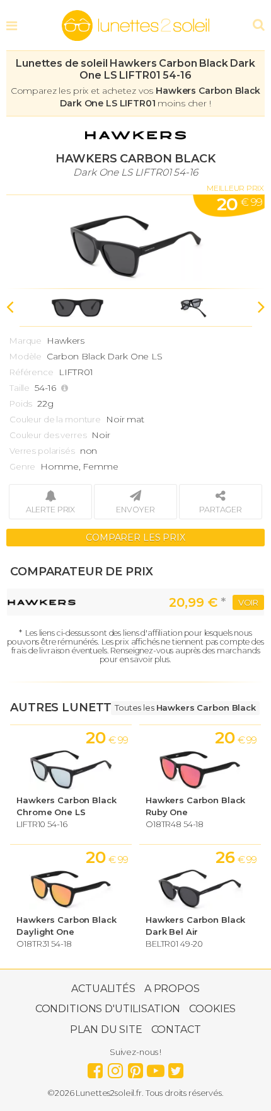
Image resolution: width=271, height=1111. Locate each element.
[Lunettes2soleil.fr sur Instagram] (115, 1067)
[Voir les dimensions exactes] (66, 388)
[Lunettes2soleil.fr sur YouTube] (155, 1067)
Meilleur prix (235, 188)
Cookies (212, 1009)
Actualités (103, 989)
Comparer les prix (135, 537)
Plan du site (106, 1029)
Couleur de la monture (55, 419)
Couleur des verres (47, 435)
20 (239, 204)
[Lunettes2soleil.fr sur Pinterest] (135, 1067)
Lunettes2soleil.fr (135, 26)
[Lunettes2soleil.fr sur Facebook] (95, 1067)
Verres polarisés (42, 451)
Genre (22, 466)
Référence (31, 372)
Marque (25, 341)
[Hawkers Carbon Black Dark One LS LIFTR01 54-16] (135, 242)
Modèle (25, 356)
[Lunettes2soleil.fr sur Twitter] (176, 1067)
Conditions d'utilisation (108, 1009)
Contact (176, 1029)
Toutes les (185, 707)
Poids (20, 403)
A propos (172, 989)
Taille (19, 388)
